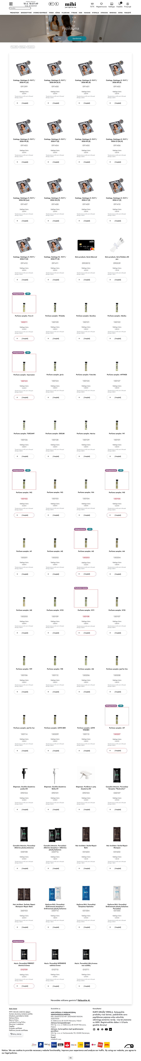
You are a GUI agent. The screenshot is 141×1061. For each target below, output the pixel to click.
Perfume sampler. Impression (24, 375)
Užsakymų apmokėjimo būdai (19, 1016)
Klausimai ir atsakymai (16, 1024)
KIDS (80, 13)
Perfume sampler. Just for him (117, 669)
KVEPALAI (95, 13)
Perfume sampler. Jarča (55, 375)
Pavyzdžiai (14, 47)
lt (52, 4)
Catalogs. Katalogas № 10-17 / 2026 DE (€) (117, 81)
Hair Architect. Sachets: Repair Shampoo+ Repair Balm (24, 905)
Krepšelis (119, 5)
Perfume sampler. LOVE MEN (55, 728)
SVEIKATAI (104, 13)
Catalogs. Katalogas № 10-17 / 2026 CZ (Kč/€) (117, 140)
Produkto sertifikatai (15, 1028)
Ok (70, 1058)
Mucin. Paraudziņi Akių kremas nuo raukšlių (86, 964)
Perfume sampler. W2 (24, 492)
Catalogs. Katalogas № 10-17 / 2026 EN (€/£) (55, 81)
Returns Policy (13, 1020)
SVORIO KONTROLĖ (40, 13)
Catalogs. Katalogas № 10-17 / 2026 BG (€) (86, 81)
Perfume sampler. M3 (86, 551)
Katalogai (22, 47)
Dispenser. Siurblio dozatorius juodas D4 (24, 788)
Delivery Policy (14, 1018)
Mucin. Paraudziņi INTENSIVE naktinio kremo (55, 964)
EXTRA (120, 13)
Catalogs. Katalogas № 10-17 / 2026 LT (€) (86, 199)
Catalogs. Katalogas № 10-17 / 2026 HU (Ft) (55, 199)
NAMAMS (87, 13)
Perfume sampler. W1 (117, 434)
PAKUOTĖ (127, 13)
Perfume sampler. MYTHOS (117, 375)
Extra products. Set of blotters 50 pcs (117, 258)
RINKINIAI (113, 13)
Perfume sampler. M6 (86, 669)
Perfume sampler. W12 (55, 610)
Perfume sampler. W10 (117, 610)
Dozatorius (31, 47)
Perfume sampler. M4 (117, 551)
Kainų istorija (16, 1034)
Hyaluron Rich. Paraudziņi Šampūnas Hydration (86, 905)
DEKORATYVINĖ (26, 13)
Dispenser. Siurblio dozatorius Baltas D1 (55, 788)
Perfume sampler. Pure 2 (24, 316)
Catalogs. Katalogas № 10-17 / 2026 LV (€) (117, 199)
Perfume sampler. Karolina (86, 316)
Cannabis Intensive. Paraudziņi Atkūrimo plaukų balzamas (24, 847)
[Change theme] (56, 4)
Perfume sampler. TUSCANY (24, 434)
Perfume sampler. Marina (86, 434)
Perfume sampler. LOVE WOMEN (86, 729)
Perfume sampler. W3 (55, 492)
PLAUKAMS (65, 13)
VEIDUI (51, 13)
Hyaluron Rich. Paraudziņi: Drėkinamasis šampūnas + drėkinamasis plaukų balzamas (55, 906)
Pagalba (11, 1026)
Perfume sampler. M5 (24, 610)
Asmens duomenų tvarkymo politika (20, 1014)
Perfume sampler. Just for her (24, 728)
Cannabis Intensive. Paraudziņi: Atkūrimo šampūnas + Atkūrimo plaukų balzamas (55, 848)
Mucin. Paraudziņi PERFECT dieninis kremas (24, 964)
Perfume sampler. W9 (24, 669)
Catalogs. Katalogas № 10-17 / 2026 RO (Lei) (24, 199)
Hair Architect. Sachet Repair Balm (86, 847)
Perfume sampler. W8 (55, 669)
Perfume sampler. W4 (86, 492)
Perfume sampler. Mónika (117, 316)
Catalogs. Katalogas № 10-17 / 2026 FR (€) (24, 140)
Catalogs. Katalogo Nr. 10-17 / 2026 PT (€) (55, 258)
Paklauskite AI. (84, 1000)
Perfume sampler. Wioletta (55, 316)
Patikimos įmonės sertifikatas (18, 1030)
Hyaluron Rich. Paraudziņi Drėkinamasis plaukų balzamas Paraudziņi (117, 906)
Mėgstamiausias (101, 7)
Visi (59, 38)
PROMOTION (14, 13)
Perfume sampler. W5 (117, 492)
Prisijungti (127, 7)
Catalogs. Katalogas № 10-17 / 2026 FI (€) (24, 258)
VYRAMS (74, 13)
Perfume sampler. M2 (55, 551)
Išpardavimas (77, 38)
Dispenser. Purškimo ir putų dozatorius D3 (86, 788)
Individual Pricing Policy (17, 1022)
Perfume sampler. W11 (86, 610)
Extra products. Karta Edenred (86, 257)
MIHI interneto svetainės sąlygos (19, 1012)
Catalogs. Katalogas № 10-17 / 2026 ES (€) (86, 140)
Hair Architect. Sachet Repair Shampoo (117, 847)
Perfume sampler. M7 (117, 728)
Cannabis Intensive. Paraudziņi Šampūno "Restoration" (117, 788)
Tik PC (92, 7)
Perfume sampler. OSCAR (55, 434)
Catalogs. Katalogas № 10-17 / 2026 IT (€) (55, 140)
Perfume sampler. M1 (24, 551)
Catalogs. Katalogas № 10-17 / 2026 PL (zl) (24, 81)
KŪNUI (57, 13)
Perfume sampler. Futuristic (86, 375)
